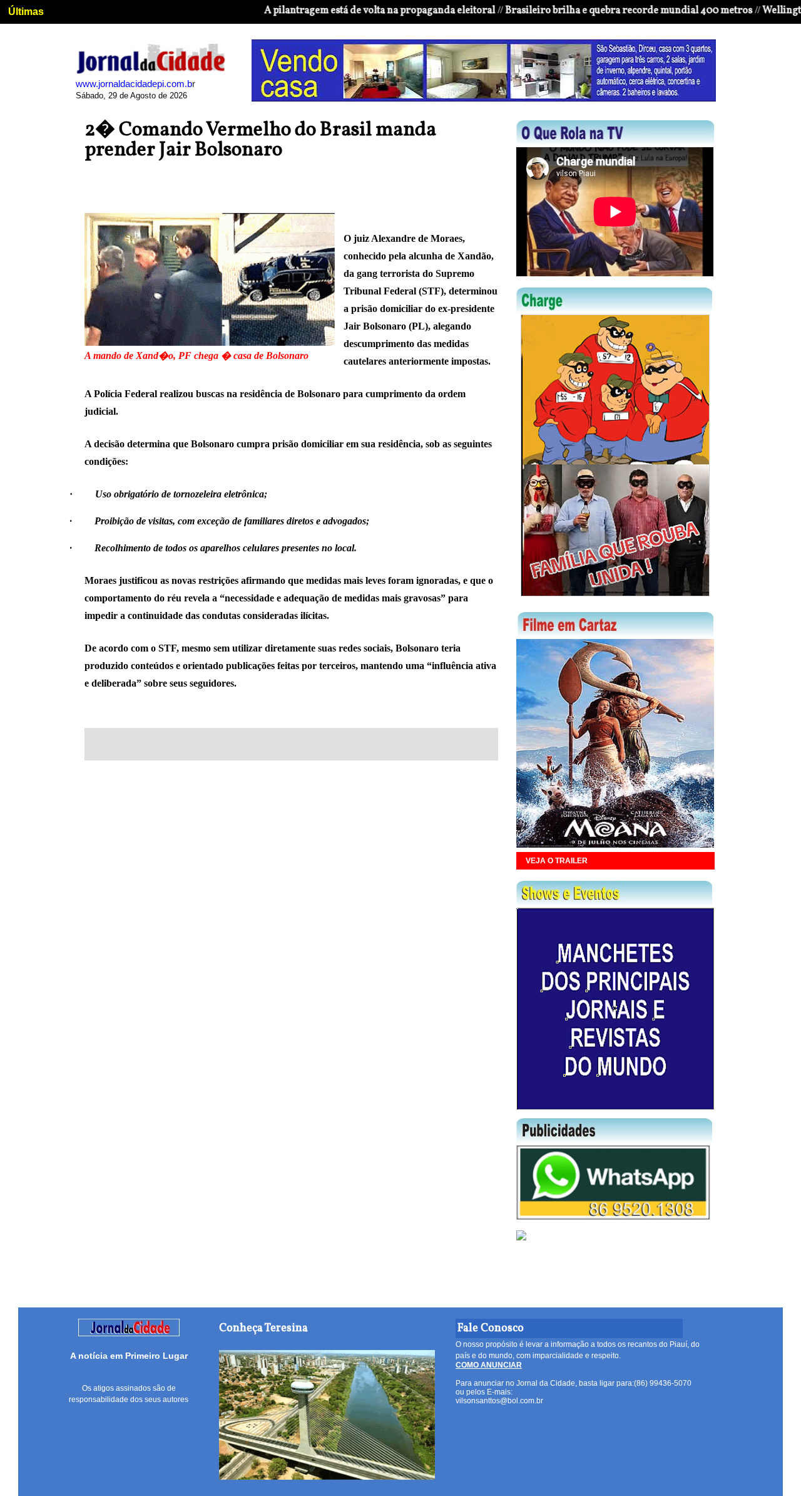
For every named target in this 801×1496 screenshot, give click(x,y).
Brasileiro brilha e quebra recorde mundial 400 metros (594, 11)
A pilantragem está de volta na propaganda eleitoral (345, 11)
